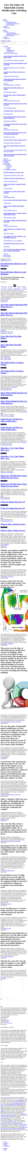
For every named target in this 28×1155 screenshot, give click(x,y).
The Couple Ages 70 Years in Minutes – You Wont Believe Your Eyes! (15, 237)
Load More (3, 978)
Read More (7, 298)
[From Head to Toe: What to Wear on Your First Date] (8, 188)
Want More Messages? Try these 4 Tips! (14, 172)
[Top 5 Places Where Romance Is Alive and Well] (12, 143)
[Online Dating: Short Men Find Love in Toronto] (12, 85)
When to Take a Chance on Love (13, 524)
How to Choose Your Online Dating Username (15, 200)
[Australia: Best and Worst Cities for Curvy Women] (15, 69)
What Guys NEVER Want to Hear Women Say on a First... (14, 477)
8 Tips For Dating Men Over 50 (13, 502)
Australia (9, 47)
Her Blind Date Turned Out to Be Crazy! (14, 243)
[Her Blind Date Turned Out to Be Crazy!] (13, 240)
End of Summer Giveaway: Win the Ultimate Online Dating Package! (15, 214)
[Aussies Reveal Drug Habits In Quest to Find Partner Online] (11, 53)
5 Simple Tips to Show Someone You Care (14, 178)
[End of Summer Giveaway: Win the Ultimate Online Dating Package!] (10, 210)
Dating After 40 (7, 160)
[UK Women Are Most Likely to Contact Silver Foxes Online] (10, 121)
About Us (6, 20)
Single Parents (7, 255)
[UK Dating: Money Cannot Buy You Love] (10, 108)
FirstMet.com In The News (13, 23)
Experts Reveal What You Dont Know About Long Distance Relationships (15, 133)
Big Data (6, 46)
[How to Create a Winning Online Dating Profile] (7, 203)
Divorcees (6, 161)
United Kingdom (11, 50)
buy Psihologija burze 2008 (9, 1121)
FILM (2, 1107)
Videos (8, 168)
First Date (9, 165)
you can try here (6, 1097)
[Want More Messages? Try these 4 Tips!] (10, 169)
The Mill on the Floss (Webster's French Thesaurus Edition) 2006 (14, 1128)
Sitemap (5, 1148)
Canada (8, 49)
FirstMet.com (7, 27)
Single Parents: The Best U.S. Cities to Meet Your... (12, 420)
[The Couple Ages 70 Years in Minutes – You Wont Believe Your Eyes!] (9, 233)
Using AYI (9, 166)
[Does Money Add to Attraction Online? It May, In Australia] (14, 60)
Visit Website (24, 1124)
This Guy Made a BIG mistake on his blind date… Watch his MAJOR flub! (14, 250)
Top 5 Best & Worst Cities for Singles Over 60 (15, 140)
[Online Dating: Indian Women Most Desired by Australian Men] (11, 76)
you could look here (19, 1100)
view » (5, 1018)
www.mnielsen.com (5, 1117)
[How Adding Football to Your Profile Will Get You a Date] (10, 217)
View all (6, 83)
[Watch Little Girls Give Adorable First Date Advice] (10, 181)
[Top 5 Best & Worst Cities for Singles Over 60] (9, 137)
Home (5, 19)
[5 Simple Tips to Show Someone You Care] (13, 175)
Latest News (6, 162)
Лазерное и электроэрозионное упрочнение (13, 1114)
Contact (5, 26)
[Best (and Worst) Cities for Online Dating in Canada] (10, 92)
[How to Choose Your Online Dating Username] (9, 197)
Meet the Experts (11, 25)
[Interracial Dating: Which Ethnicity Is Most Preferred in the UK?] (8, 114)
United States (10, 51)
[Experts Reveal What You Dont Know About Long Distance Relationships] (11, 129)
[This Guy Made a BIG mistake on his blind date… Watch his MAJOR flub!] (6, 246)
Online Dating (7, 164)
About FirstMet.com (11, 22)
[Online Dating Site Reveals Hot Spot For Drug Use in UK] (11, 100)
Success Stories (7, 256)
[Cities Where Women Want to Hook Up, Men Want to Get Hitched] (15, 151)
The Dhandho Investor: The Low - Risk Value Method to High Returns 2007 (13, 1103)
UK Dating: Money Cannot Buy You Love (14, 111)
